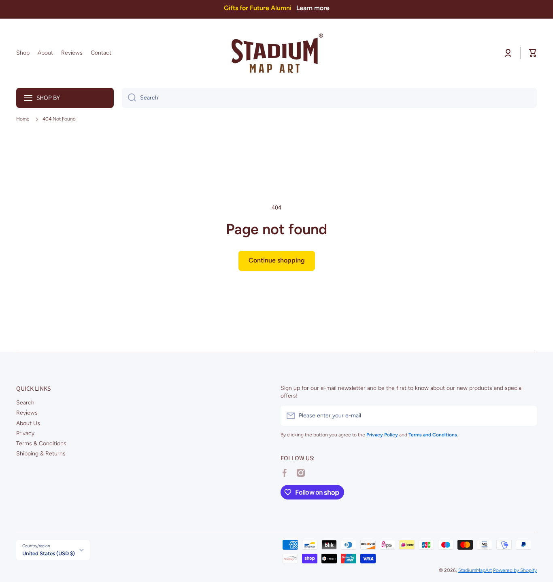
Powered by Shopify (515, 570)
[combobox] (329, 98)
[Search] (129, 98)
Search (25, 402)
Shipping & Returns (41, 453)
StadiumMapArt (475, 570)
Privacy (25, 433)
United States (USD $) (48, 553)
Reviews (27, 412)
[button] (533, 53)
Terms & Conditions (41, 443)
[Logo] (276, 53)
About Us (28, 423)
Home (23, 119)
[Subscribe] (527, 416)
